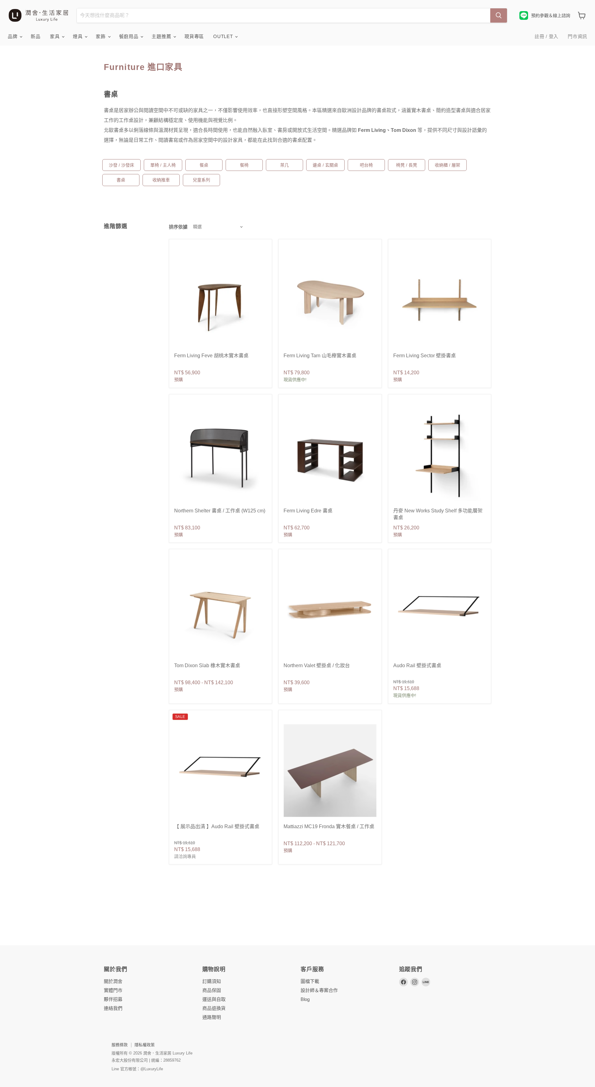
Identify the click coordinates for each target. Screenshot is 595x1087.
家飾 (101, 36)
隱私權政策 (144, 1044)
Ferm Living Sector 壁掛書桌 (424, 355)
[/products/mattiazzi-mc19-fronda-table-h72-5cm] (330, 770)
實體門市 (113, 990)
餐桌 (204, 165)
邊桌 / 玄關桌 (325, 165)
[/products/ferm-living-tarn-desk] (330, 299)
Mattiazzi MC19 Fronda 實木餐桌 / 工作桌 (329, 826)
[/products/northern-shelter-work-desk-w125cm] (220, 455)
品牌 (13, 36)
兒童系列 (201, 179)
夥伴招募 (113, 999)
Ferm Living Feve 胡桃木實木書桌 (211, 355)
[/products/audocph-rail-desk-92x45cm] (439, 609)
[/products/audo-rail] (220, 770)
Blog (305, 999)
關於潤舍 (113, 981)
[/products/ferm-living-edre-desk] (330, 455)
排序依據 (178, 226)
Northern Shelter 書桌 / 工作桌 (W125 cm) (219, 510)
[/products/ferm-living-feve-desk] (220, 299)
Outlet (223, 36)
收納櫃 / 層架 (447, 165)
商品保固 (211, 990)
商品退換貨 (214, 1008)
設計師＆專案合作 (319, 990)
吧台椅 (366, 165)
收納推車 (161, 179)
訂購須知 (211, 981)
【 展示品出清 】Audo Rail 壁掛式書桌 (216, 826)
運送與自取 (214, 999)
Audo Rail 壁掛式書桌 (417, 665)
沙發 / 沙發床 (121, 165)
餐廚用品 (129, 36)
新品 (36, 36)
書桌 (121, 179)
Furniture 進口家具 (143, 67)
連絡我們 (113, 1008)
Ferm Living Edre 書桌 (308, 510)
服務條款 (120, 1044)
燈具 (78, 36)
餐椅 (244, 165)
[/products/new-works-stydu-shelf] (439, 455)
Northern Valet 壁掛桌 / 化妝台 (317, 665)
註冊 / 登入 (546, 36)
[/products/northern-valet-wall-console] (330, 609)
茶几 (284, 165)
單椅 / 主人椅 (163, 165)
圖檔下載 (310, 981)
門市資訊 (577, 36)
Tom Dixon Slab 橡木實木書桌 (207, 665)
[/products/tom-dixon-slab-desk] (220, 609)
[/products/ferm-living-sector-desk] (439, 299)
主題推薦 (162, 36)
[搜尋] (498, 15)
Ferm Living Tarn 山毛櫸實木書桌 (320, 355)
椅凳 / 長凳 (406, 165)
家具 (55, 36)
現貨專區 (194, 36)
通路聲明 (211, 1017)
